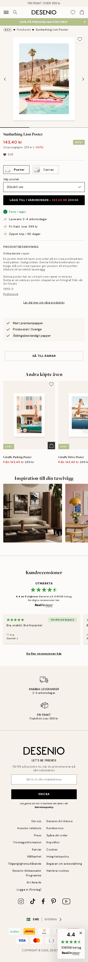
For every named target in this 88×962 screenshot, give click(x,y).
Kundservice (55, 828)
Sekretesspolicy (44, 807)
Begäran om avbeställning (64, 863)
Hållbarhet (34, 856)
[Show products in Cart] (81, 12)
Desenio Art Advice (59, 821)
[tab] (14, 126)
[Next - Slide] (83, 79)
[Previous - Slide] (5, 79)
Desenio (56, 950)
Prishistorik (10, 294)
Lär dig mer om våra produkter (44, 302)
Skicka (44, 794)
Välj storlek (11, 179)
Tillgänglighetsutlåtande (25, 863)
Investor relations (29, 828)
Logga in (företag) (29, 889)
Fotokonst (24, 29)
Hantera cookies (57, 870)
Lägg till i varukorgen (44, 200)
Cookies (52, 849)
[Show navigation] (6, 12)
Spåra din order (57, 835)
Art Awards (34, 882)
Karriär (37, 849)
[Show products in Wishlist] (72, 12)
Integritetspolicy (57, 856)
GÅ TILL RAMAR (44, 356)
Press (38, 835)
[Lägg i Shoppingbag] (51, 445)
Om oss (36, 821)
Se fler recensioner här (44, 653)
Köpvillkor (53, 842)
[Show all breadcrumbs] (7, 30)
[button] (71, 944)
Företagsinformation (28, 842)
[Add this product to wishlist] (80, 39)
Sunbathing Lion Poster (52, 29)
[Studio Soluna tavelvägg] (32, 513)
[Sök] (15, 12)
